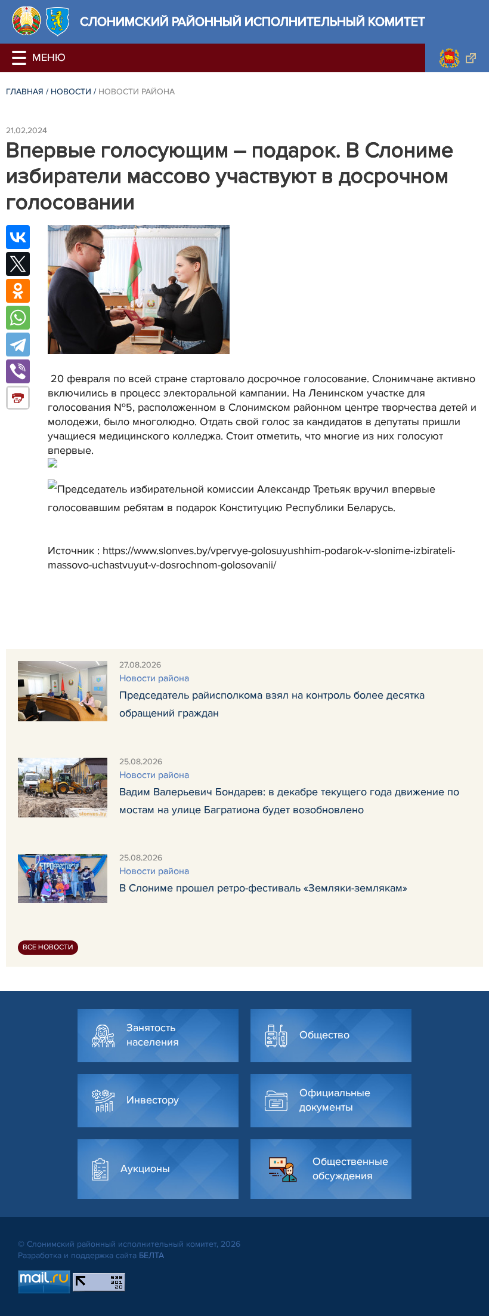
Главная (25, 92)
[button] (21, 58)
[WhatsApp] (18, 318)
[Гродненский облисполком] (457, 58)
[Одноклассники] (18, 291)
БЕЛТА (151, 1255)
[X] (18, 264)
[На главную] (26, 20)
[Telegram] (18, 344)
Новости (71, 92)
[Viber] (18, 371)
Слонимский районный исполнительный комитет (252, 22)
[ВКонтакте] (18, 237)
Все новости (48, 947)
